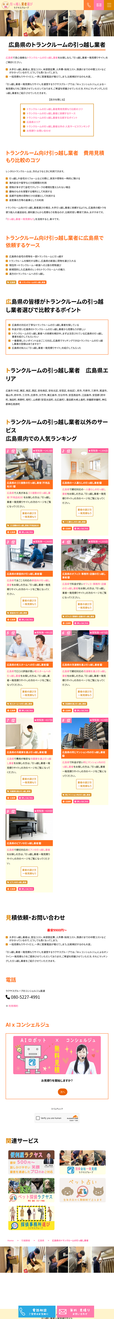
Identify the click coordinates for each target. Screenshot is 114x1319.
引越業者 (26, 1240)
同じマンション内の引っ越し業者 (77, 795)
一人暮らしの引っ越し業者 (75, 522)
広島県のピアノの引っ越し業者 (23, 843)
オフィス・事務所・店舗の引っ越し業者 (79, 616)
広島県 (9, 57)
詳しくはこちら (27, 532)
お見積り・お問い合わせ (39, 130)
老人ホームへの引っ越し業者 (21, 704)
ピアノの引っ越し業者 (39, 849)
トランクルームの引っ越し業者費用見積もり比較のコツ (55, 109)
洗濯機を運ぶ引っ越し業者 (75, 704)
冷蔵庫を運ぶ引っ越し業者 (20, 791)
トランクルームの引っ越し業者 (42, 57)
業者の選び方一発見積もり (29, 514)
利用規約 (13, 1006)
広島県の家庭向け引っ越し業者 (23, 574)
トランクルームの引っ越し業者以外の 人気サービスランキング (58, 126)
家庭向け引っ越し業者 (18, 613)
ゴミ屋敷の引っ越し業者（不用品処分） (24, 525)
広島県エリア (33, 122)
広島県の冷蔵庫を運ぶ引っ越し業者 (26, 752)
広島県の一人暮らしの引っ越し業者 (80, 482)
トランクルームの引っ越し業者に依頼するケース (51, 113)
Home (10, 1240)
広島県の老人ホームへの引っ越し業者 (26, 664)
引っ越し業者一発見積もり (20, 219)
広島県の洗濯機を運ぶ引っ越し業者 (81, 664)
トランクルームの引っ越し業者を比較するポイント (52, 117)
